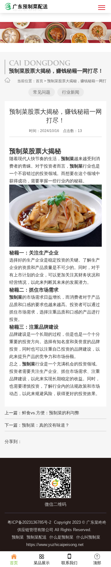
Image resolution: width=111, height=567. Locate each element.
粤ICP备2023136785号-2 (29, 522)
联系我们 (69, 563)
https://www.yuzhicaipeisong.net (55, 544)
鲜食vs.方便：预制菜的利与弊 (50, 412)
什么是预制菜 (61, 537)
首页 (39, 81)
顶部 (97, 563)
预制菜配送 (37, 537)
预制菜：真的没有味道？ (45, 425)
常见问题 (41, 92)
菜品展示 (42, 563)
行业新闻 (70, 92)
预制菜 (18, 537)
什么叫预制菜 (88, 537)
